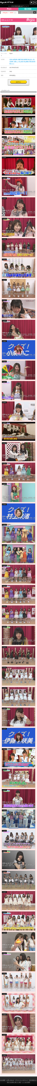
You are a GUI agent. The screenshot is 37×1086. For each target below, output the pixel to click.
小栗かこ (15, 61)
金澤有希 (15, 59)
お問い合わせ (10, 1080)
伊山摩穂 (26, 61)
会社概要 (2, 1080)
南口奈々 (30, 59)
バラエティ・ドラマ (9, 12)
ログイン (18, 82)
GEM (10, 59)
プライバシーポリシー (21, 1080)
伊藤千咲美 (21, 59)
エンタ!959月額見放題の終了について (18, 6)
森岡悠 (26, 59)
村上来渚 (21, 61)
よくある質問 (26, 1082)
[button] (35, 26)
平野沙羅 (31, 61)
